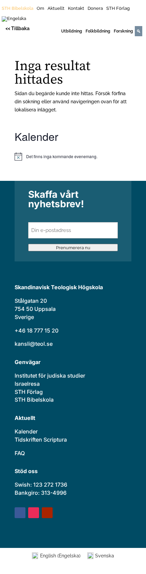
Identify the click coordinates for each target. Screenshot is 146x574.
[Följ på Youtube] (47, 512)
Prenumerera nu (73, 247)
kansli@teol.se (34, 343)
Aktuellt (56, 8)
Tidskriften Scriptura (41, 439)
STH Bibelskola (17, 8)
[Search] (138, 31)
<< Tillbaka (17, 28)
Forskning (123, 31)
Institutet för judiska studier (50, 375)
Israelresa (27, 383)
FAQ (20, 453)
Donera (95, 8)
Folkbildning (98, 31)
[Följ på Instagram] (33, 512)
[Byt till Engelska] (14, 20)
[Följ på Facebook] (20, 512)
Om (40, 8)
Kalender (26, 431)
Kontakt (76, 8)
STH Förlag (118, 8)
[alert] (73, 156)
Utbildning (71, 31)
